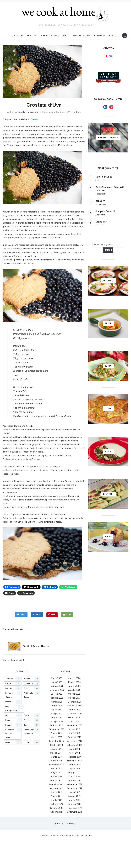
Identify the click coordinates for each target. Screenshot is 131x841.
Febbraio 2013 (56, 780)
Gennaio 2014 (56, 760)
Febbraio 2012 (56, 804)
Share (38, 615)
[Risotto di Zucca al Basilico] (14, 646)
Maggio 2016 (56, 721)
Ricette (31, 35)
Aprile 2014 (74, 753)
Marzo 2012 (74, 800)
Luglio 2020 (56, 709)
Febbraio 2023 (56, 686)
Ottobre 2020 (56, 705)
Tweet (23, 615)
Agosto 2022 (74, 690)
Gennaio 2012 (74, 804)
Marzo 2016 (74, 721)
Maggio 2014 (56, 753)
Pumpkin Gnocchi (105, 211)
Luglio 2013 (74, 768)
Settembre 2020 (74, 705)
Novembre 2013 (56, 764)
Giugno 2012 (57, 796)
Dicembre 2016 (74, 713)
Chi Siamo (18, 35)
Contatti (113, 35)
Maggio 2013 (74, 772)
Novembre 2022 (56, 690)
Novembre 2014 (74, 741)
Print (68, 615)
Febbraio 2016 (56, 725)
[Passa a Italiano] (105, 55)
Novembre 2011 (74, 808)
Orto (65, 35)
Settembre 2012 (74, 788)
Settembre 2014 (74, 745)
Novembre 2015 (74, 725)
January (100, 201)
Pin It (53, 615)
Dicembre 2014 (56, 741)
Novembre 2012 (74, 784)
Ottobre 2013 (74, 764)
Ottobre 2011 (56, 812)
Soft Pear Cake (103, 176)
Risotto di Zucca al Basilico (36, 646)
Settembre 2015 (56, 729)
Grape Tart (101, 221)
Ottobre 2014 (56, 745)
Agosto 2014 (56, 749)
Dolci (78, 112)
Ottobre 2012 (56, 788)
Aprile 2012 (56, 800)
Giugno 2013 (57, 772)
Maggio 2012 (74, 796)
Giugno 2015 (57, 733)
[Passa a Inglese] (110, 55)
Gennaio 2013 (74, 780)
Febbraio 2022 (56, 698)
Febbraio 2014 (74, 757)
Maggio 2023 (74, 682)
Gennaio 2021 (74, 701)
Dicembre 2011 (56, 808)
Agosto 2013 (57, 768)
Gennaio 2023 (74, 686)
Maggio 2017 (56, 713)
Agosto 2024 (74, 678)
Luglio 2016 (56, 717)
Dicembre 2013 (74, 760)
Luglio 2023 (56, 682)
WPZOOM (88, 836)
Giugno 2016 (74, 717)
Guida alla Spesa (50, 35)
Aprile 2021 (56, 701)
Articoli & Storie (81, 35)
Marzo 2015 (56, 737)
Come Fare (99, 35)
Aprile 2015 (74, 733)
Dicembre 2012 (56, 784)
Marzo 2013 (74, 776)
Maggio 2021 (74, 698)
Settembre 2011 (74, 812)
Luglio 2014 (74, 749)
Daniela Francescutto (28, 112)
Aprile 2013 (56, 776)
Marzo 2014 (56, 757)
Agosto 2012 (57, 792)
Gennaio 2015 (74, 737)
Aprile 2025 (56, 678)
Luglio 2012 (74, 792)
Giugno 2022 (74, 694)
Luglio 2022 (56, 694)
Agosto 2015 (74, 729)
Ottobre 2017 (74, 709)
